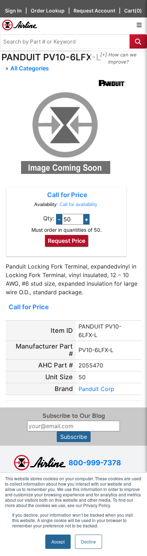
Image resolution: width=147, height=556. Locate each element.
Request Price (66, 240)
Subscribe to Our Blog (73, 416)
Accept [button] (58, 542)
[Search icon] (138, 41)
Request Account (94, 10)
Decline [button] (88, 542)
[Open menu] (139, 25)
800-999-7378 (95, 463)
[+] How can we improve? (118, 58)
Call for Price (67, 195)
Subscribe (73, 436)
